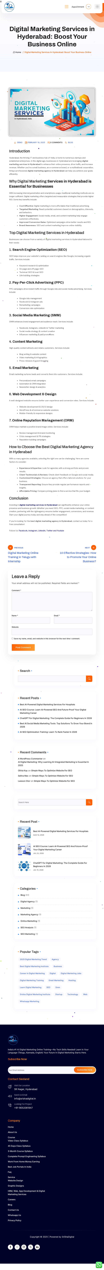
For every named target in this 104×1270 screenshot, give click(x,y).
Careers (11, 1199)
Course (11, 1137)
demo (19, 142)
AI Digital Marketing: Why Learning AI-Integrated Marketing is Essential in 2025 (53, 764)
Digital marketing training (32, 980)
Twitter (49, 530)
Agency (55, 959)
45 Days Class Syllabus (19, 1146)
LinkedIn (41, 530)
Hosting (72, 980)
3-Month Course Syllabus (20, 1151)
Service (11, 1177)
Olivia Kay (23, 770)
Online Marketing (29, 921)
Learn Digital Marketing (30, 987)
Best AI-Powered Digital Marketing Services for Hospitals (47, 704)
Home (18, 52)
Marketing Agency (29, 914)
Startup (58, 994)
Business (58, 966)
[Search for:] (55, 802)
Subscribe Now (84, 1070)
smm (57, 987)
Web (85, 994)
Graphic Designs (16, 1185)
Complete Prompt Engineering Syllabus (27, 1156)
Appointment (78, 6)
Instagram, (33, 530)
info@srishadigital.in (25, 1098)
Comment (16, 590)
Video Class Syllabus (18, 1140)
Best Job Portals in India (19, 1166)
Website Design (15, 1180)
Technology (72, 994)
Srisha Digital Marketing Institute (35, 994)
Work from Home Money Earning (24, 1161)
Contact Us (13, 1210)
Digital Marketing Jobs (71, 973)
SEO (48, 987)
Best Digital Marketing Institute (34, 966)
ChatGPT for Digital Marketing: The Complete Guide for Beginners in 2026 (56, 718)
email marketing (56, 980)
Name (15, 615)
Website (15, 627)
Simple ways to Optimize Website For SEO (51, 770)
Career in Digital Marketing (32, 973)
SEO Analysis (27, 927)
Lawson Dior (24, 781)
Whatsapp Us (14, 1215)
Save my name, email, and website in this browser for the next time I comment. (47, 638)
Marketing (25, 908)
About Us (12, 1132)
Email (57, 615)
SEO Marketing (28, 934)
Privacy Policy (14, 1220)
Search (25, 670)
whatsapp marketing (29, 1001)
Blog (70, 142)
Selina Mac (23, 775)
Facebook (23, 530)
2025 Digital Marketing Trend (33, 959)
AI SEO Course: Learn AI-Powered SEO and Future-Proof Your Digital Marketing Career (53, 711)
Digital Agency (28, 901)
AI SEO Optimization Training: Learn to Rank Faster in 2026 (48, 732)
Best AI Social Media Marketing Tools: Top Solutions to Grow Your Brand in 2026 (56, 725)
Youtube (60, 530)
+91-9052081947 (23, 1107)
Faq (9, 1172)
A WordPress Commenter (30, 758)
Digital (53, 973)
